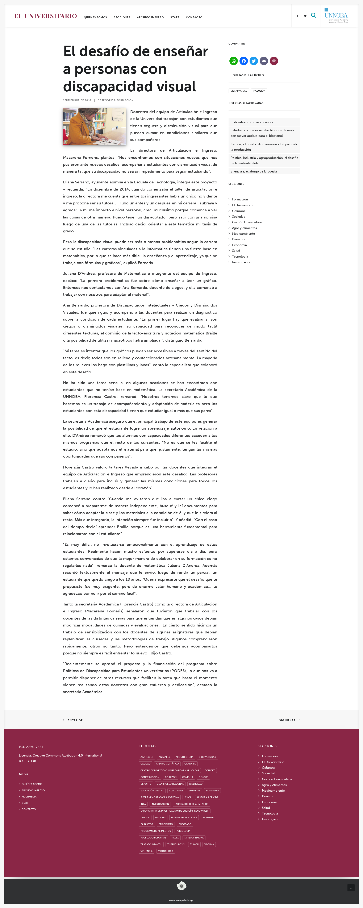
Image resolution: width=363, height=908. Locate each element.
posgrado (185, 824)
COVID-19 (187, 777)
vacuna (209, 844)
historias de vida (207, 797)
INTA (143, 804)
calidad (145, 763)
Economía (239, 245)
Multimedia (29, 796)
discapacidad (238, 90)
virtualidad (165, 851)
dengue (203, 777)
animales (164, 757)
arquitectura (184, 757)
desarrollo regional (170, 784)
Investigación (241, 262)
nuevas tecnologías (184, 817)
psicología (183, 831)
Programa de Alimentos (156, 831)
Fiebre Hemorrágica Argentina (160, 797)
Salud (236, 251)
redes (175, 837)
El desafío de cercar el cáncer (252, 122)
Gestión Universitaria (247, 222)
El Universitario (45, 16)
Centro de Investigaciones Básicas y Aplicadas (170, 770)
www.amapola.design (181, 900)
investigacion (160, 804)
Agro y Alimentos (244, 228)
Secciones (122, 17)
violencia (147, 851)
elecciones (176, 790)
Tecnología (240, 256)
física (187, 797)
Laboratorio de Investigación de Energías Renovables (175, 810)
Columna (239, 211)
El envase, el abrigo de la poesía (254, 171)
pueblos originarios (153, 837)
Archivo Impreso (150, 17)
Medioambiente (243, 234)
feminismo (212, 790)
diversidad (196, 784)
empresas (194, 790)
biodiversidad (207, 757)
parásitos (147, 824)
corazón (170, 777)
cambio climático (167, 763)
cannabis (190, 763)
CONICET (210, 770)
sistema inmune (194, 837)
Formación (125, 100)
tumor (194, 844)
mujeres (160, 817)
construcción (150, 777)
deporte (146, 784)
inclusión (259, 90)
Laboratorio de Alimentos (191, 804)
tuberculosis (175, 844)
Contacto (194, 17)
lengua (145, 817)
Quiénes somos (95, 17)
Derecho (238, 239)
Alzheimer (147, 757)
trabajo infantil (151, 844)
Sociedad (238, 216)
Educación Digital (152, 790)
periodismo (166, 824)
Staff (174, 17)
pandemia (208, 817)
